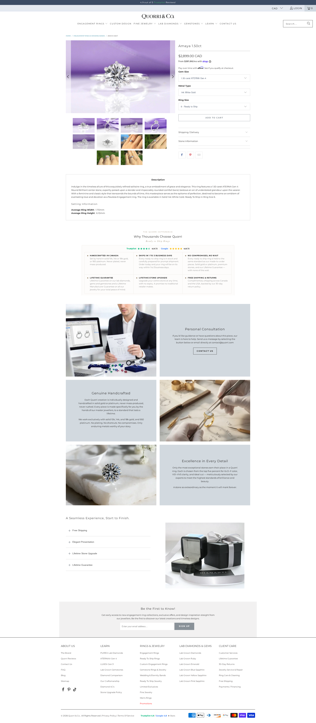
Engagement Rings (149, 653)
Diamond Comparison (111, 675)
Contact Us (205, 351)
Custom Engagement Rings (154, 664)
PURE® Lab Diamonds (111, 653)
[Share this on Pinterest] (190, 155)
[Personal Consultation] (111, 340)
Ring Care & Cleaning (229, 675)
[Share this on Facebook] (181, 155)
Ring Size (183, 100)
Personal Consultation (205, 329)
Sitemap (65, 681)
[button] (93, 24)
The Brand (66, 653)
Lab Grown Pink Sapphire (191, 681)
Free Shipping (79, 530)
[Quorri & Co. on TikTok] (74, 690)
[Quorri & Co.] (158, 16)
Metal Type (184, 85)
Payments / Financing (230, 686)
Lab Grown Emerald (189, 664)
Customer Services (228, 653)
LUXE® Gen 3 (107, 664)
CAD (275, 8)
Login (298, 8)
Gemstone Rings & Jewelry (153, 669)
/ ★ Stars (158, 715)
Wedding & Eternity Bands (153, 675)
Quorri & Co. (74, 715)
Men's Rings (146, 698)
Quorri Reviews (68, 658)
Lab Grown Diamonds (190, 653)
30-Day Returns (227, 664)
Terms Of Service (126, 715)
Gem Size (183, 71)
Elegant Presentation (83, 542)
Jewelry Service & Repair (231, 669)
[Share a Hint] (199, 155)
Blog (63, 675)
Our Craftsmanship (109, 681)
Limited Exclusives (149, 686)
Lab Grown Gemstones (111, 669)
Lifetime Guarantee (82, 565)
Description (158, 179)
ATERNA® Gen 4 (108, 658)
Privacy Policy (109, 715)
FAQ (63, 669)
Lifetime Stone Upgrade (84, 553)
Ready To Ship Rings (150, 658)
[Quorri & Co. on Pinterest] (69, 690)
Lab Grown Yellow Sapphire (192, 675)
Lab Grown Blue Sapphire (191, 669)
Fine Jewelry (146, 692)
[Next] (172, 76)
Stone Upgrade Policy (111, 692)
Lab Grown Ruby (187, 658)
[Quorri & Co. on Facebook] (63, 690)
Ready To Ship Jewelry (151, 681)
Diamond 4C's (107, 686)
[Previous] (68, 76)
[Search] (308, 23)
